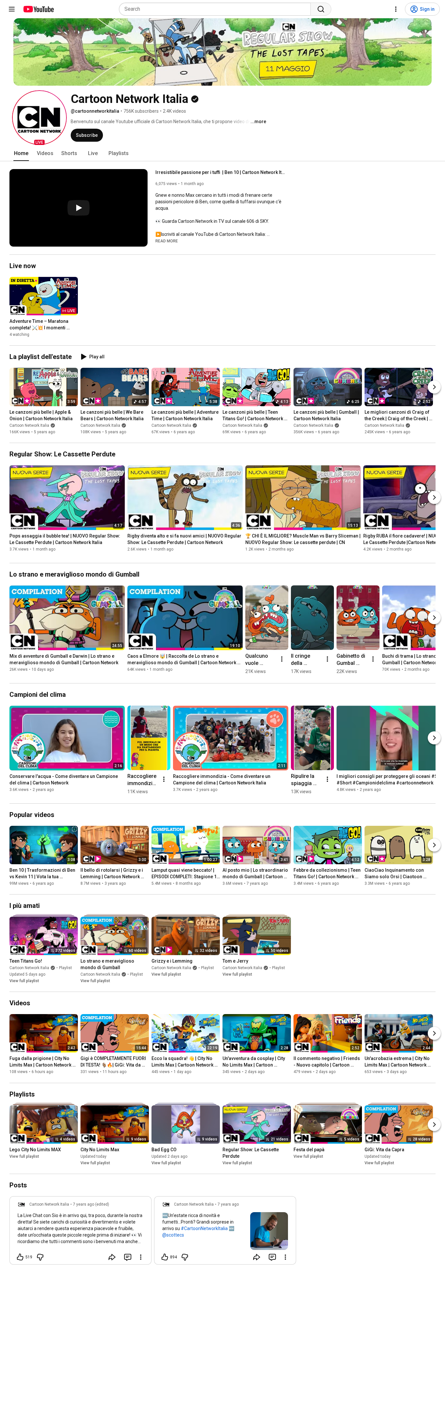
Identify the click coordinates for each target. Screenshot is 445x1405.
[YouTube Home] (38, 9)
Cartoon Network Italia (29, 425)
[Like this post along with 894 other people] (165, 1257)
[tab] (21, 153)
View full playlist (24, 981)
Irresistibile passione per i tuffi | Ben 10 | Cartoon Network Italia (220, 172)
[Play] (78, 208)
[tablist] (222, 153)
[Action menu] (140, 1257)
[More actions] (281, 659)
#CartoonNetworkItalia (204, 1228)
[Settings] (396, 9)
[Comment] (127, 1257)
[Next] (434, 387)
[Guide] (12, 9)
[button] (39, 118)
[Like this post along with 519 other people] (20, 1257)
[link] (80, 1232)
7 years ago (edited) (91, 1204)
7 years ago (228, 1204)
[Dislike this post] (40, 1257)
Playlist (65, 968)
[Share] (112, 1257)
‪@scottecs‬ (173, 1235)
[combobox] (216, 9)
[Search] (320, 9)
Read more (166, 241)
